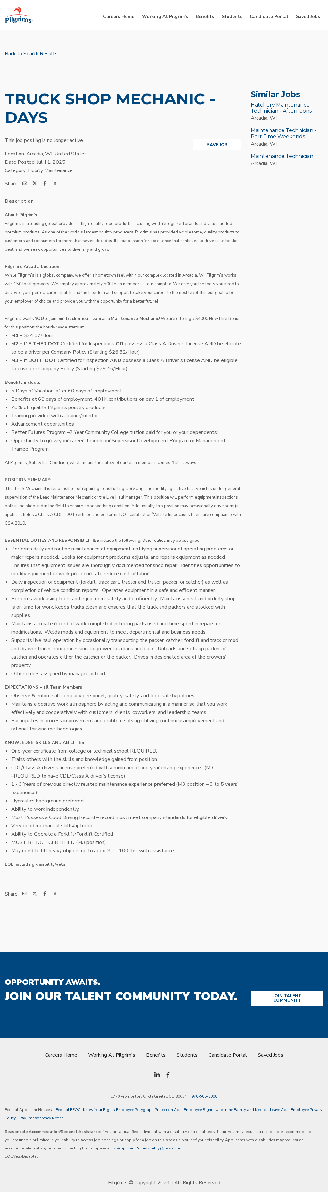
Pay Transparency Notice (41, 1118)
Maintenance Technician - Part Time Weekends (283, 133)
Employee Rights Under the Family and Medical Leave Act (235, 1109)
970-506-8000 (204, 1096)
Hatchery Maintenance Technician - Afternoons (281, 108)
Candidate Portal (269, 16)
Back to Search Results (31, 53)
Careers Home (118, 16)
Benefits (205, 16)
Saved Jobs (308, 16)
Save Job (217, 145)
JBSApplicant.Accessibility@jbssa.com (147, 1148)
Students (232, 16)
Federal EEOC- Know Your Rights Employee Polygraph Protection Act (118, 1109)
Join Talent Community (287, 998)
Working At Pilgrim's (165, 16)
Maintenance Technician (282, 156)
